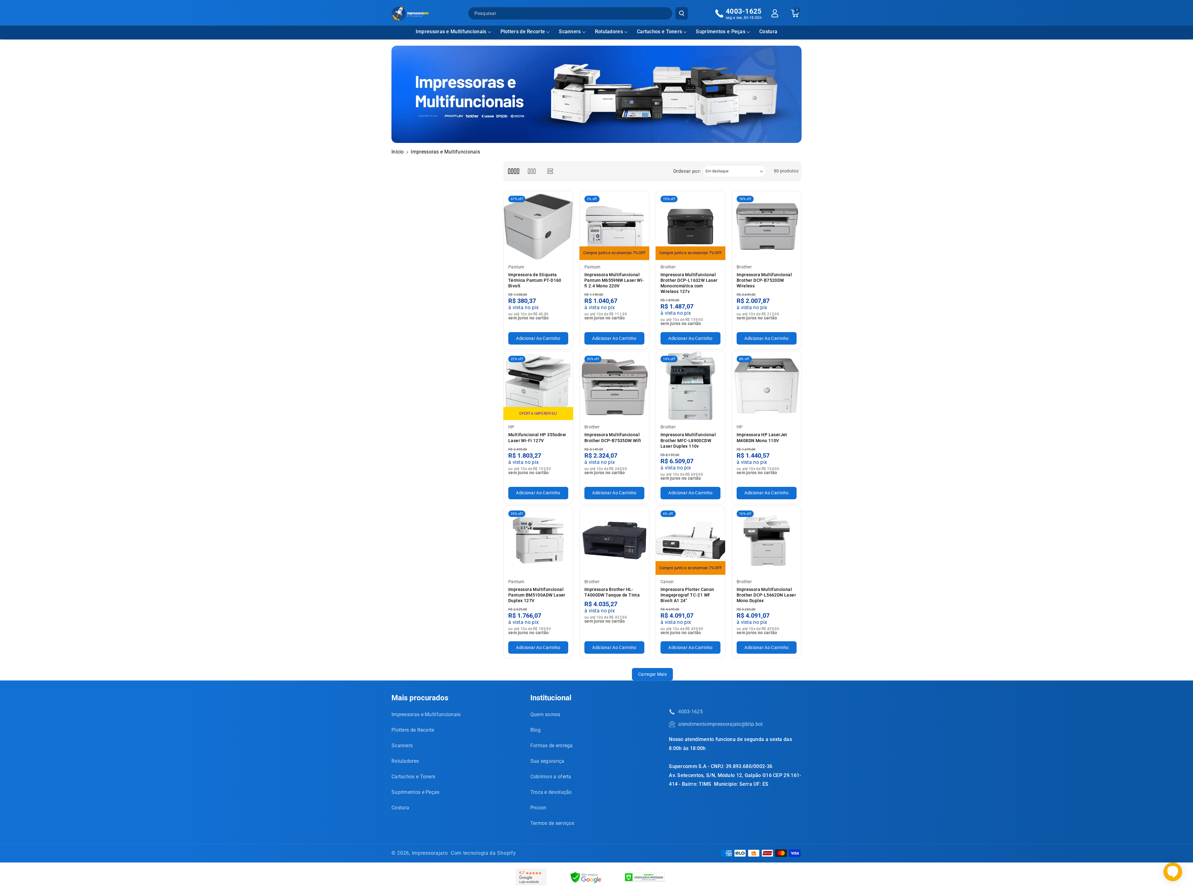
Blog (535, 730)
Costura (400, 808)
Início (397, 152)
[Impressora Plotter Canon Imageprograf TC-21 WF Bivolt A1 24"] (690, 540)
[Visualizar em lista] (550, 171)
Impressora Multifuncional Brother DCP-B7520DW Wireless (764, 280)
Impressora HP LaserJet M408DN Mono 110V (762, 437)
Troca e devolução (551, 792)
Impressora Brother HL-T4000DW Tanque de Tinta (612, 592)
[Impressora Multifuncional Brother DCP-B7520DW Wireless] (766, 225)
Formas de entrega (551, 745)
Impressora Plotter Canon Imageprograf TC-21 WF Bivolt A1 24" (687, 595)
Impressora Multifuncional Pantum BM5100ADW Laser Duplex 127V (536, 595)
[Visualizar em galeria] (532, 171)
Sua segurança (547, 761)
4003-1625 (690, 712)
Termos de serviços (552, 823)
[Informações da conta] (775, 13)
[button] (453, 32)
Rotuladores (609, 31)
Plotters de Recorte (523, 31)
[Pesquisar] (681, 13)
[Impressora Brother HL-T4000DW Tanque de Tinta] (614, 540)
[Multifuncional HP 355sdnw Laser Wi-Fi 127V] (538, 385)
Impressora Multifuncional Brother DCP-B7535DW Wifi (612, 437)
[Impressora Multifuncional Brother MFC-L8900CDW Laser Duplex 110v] (690, 385)
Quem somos (545, 714)
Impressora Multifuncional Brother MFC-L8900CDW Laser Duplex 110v (688, 440)
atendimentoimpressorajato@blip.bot (720, 724)
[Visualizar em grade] (513, 171)
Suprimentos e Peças (720, 31)
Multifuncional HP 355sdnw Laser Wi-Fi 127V (537, 437)
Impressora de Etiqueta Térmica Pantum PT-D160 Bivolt (534, 280)
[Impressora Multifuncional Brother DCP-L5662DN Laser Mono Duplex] (766, 540)
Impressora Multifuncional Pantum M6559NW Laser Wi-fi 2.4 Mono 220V (614, 280)
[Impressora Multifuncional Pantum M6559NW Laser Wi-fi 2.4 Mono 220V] (614, 225)
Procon (538, 808)
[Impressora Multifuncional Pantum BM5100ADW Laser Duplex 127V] (538, 540)
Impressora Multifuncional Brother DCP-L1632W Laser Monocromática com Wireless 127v (689, 283)
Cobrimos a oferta (550, 777)
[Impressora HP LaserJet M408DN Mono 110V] (766, 385)
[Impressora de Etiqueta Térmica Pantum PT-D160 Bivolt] (538, 225)
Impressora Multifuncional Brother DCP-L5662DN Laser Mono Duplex (766, 595)
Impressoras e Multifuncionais (451, 31)
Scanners (570, 31)
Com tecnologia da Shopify (483, 853)
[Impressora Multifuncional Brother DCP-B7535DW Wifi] (614, 385)
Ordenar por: (687, 171)
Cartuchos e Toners (659, 31)
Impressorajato (430, 853)
